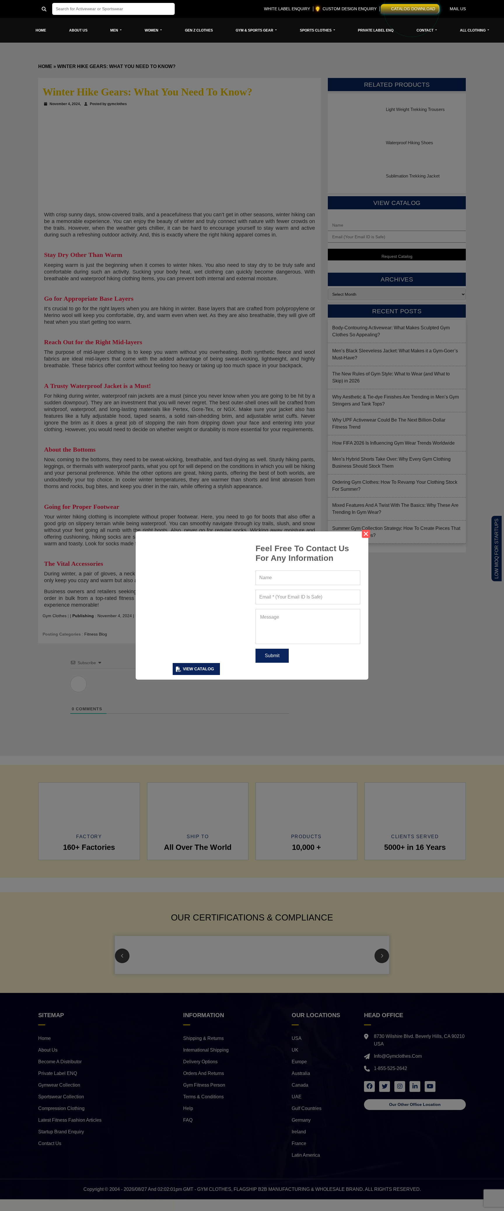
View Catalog (198, 669)
